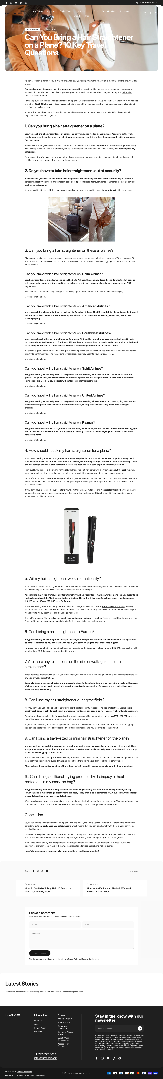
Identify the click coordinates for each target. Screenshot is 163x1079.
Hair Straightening (32, 29)
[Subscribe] (140, 1028)
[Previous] (54, 2)
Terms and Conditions (62, 1027)
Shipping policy (40, 1075)
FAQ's (36, 1024)
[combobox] (147, 2)
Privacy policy (19, 1075)
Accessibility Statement (63, 1045)
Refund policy (9, 1075)
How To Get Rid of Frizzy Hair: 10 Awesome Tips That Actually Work (48, 890)
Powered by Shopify (24, 1071)
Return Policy (40, 1028)
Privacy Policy (73, 959)
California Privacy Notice (65, 1033)
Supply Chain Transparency (64, 1039)
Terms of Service (88, 959)
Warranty (38, 1031)
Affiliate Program (65, 1019)
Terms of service (29, 1075)
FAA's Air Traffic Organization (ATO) (114, 101)
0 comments (134, 871)
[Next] (108, 2)
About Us (38, 1020)
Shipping (61, 1015)
